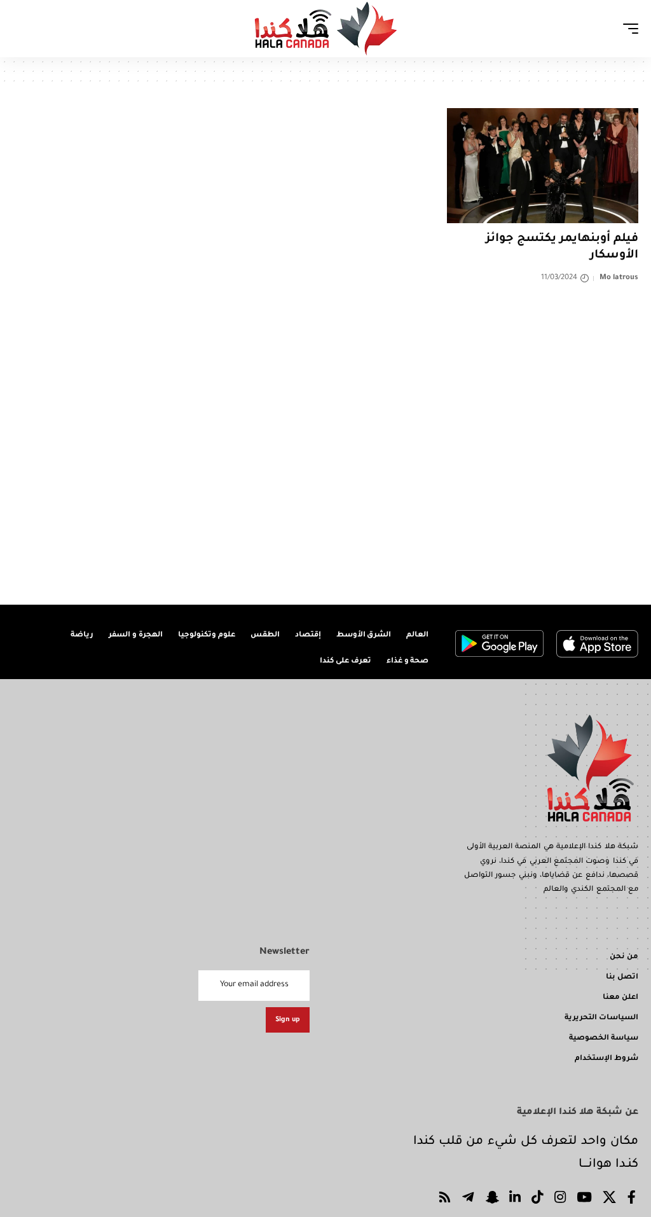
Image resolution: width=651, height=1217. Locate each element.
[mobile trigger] (627, 29)
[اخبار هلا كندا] (326, 28)
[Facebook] (632, 1199)
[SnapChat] (492, 1199)
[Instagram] (560, 1199)
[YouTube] (584, 1199)
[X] (610, 1199)
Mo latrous (619, 278)
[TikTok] (537, 1199)
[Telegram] (468, 1199)
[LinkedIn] (515, 1199)
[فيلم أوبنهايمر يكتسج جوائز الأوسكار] (542, 165)
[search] (22, 28)
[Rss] (445, 1199)
